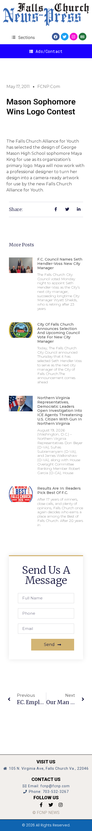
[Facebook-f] (41, 805)
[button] (23, 37)
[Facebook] (56, 36)
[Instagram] (73, 36)
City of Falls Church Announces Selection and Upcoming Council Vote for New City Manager (58, 333)
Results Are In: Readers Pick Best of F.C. (59, 490)
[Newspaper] (82, 36)
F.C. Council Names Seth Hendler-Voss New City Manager (59, 263)
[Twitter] (64, 36)
